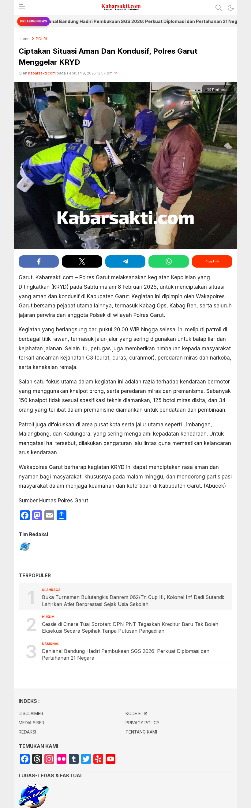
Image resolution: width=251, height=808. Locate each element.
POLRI (41, 38)
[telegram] (125, 261)
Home (24, 38)
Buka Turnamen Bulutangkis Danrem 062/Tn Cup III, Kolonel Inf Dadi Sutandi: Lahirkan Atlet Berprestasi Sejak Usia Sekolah (133, 600)
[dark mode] (231, 7)
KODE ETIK (137, 713)
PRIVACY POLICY (142, 722)
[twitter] (82, 261)
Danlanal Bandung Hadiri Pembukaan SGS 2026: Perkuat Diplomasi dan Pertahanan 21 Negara (125, 654)
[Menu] (21, 8)
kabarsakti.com (42, 73)
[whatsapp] (168, 261)
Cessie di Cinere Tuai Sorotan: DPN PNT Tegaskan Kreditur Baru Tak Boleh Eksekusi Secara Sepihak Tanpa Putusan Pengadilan (130, 627)
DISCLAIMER (31, 713)
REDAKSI (27, 731)
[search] (218, 7)
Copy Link (212, 261)
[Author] (25, 548)
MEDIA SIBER (31, 722)
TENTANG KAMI (141, 731)
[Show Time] (115, 73)
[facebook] (39, 261)
